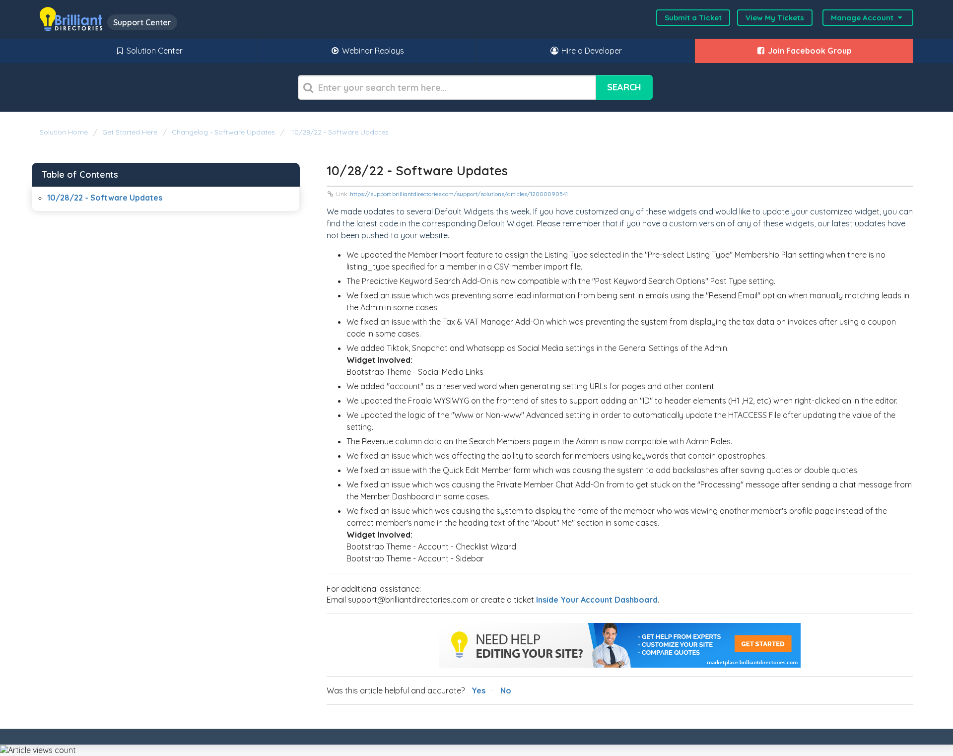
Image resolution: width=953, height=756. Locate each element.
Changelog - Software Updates (223, 132)
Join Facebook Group (809, 51)
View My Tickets (775, 17)
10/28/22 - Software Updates (339, 132)
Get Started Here (129, 132)
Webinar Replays (372, 51)
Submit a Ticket (693, 17)
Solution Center (154, 51)
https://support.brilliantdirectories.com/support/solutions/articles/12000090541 (459, 194)
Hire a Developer (590, 51)
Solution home (65, 132)
